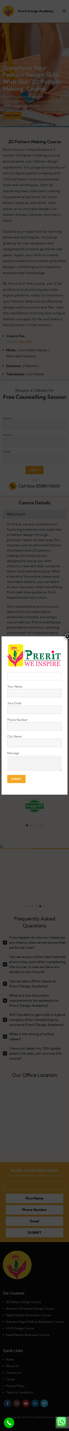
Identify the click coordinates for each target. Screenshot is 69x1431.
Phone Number (17, 720)
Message (13, 753)
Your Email (14, 703)
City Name (14, 736)
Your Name (14, 686)
